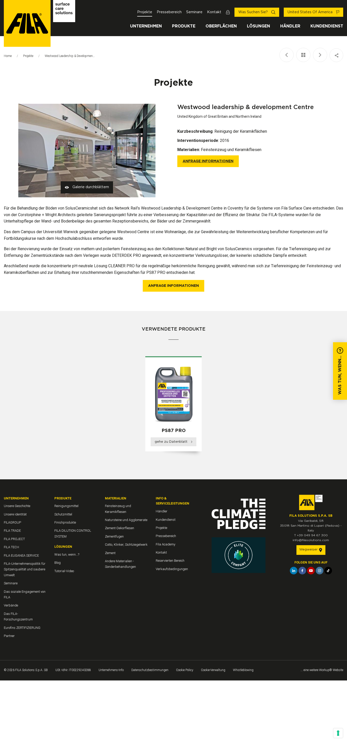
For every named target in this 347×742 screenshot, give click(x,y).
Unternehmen (146, 26)
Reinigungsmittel (66, 506)
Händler (290, 26)
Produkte (183, 26)
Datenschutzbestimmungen (149, 670)
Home (8, 56)
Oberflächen (221, 26)
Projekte (144, 12)
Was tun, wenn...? (66, 554)
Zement (110, 553)
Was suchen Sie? (253, 12)
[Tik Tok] (328, 570)
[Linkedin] (293, 570)
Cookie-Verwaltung (213, 670)
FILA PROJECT (14, 539)
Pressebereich (169, 12)
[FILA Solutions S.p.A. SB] (39, 23)
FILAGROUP (12, 522)
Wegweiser (309, 549)
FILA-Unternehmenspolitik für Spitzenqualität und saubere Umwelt (24, 569)
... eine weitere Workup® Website (322, 670)
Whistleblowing (243, 670)
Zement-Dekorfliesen (119, 528)
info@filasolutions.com (311, 540)
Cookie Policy (184, 670)
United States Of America (311, 12)
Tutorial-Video (64, 571)
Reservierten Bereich (170, 560)
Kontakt (214, 12)
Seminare (194, 12)
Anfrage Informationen (208, 161)
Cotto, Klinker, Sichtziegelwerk (126, 544)
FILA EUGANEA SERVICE (21, 555)
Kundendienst (326, 26)
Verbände (11, 605)
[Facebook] (302, 570)
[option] (173, 405)
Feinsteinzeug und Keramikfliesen (231, 149)
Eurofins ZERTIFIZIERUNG (22, 628)
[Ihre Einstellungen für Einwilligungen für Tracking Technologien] (338, 733)
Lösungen (258, 26)
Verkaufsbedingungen (172, 569)
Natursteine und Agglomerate (126, 520)
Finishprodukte (65, 522)
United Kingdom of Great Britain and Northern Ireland (219, 116)
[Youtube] (311, 570)
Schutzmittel (63, 514)
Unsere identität (15, 514)
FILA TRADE (12, 530)
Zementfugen (114, 536)
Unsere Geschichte (17, 506)
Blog (57, 563)
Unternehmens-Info (111, 670)
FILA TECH (11, 547)
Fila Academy (165, 544)
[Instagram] (319, 570)
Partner (9, 636)
